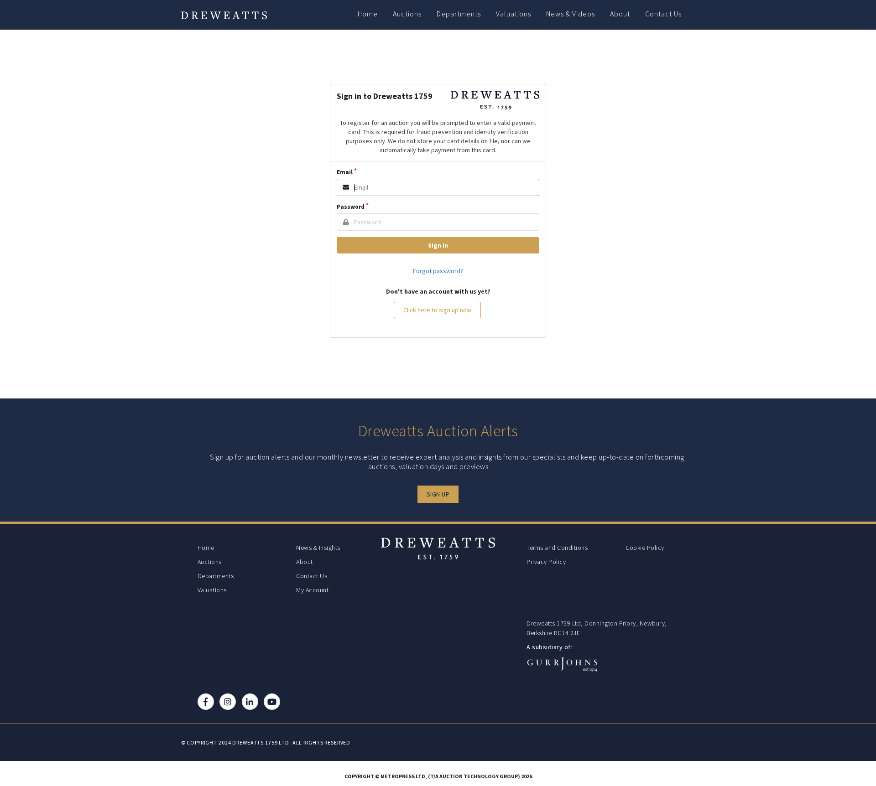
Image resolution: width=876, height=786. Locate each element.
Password (351, 207)
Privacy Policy (546, 562)
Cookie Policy (645, 547)
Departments (459, 13)
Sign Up (438, 494)
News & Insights (318, 547)
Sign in (438, 245)
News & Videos (570, 13)
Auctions (407, 13)
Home (368, 13)
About (620, 13)
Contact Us (663, 13)
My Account (312, 590)
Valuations (513, 13)
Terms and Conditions (557, 547)
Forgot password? (438, 271)
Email (345, 172)
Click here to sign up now (437, 310)
